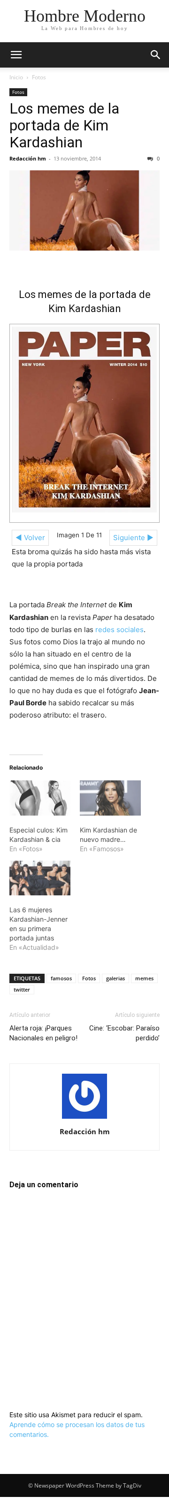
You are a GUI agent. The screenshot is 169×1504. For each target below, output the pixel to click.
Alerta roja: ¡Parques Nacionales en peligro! (43, 1033)
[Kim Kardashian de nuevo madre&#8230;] (110, 797)
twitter (22, 989)
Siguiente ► (133, 537)
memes (144, 978)
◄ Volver (30, 537)
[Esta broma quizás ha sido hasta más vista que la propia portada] (84, 419)
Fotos (39, 77)
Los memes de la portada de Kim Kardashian (64, 125)
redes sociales (119, 629)
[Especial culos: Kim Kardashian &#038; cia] (39, 797)
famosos (61, 978)
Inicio (16, 77)
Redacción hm (27, 158)
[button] (16, 55)
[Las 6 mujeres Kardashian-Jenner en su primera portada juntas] (39, 878)
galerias (115, 978)
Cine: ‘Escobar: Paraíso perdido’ (124, 1033)
